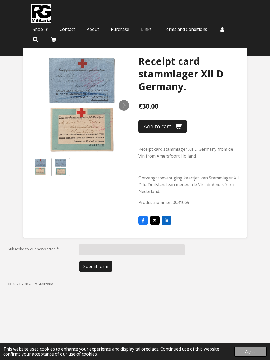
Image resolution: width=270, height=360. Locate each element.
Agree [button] (250, 351)
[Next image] (124, 105)
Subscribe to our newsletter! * (33, 248)
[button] (40, 167)
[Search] (35, 39)
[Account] (222, 29)
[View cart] (53, 39)
